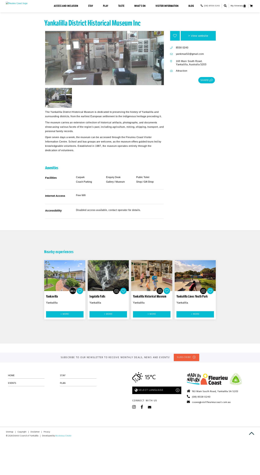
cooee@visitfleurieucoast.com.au (211, 402)
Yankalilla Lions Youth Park (192, 296)
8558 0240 (182, 47)
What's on (140, 6)
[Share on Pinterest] (190, 80)
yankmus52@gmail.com (190, 54)
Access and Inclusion (66, 6)
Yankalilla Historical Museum (149, 296)
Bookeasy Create (63, 436)
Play (105, 6)
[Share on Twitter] (186, 80)
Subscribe (184, 357)
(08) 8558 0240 (212, 6)
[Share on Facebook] (182, 80)
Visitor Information (167, 6)
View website (199, 35)
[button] (175, 36)
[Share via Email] (194, 80)
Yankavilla (52, 296)
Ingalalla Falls (97, 296)
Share (204, 80)
